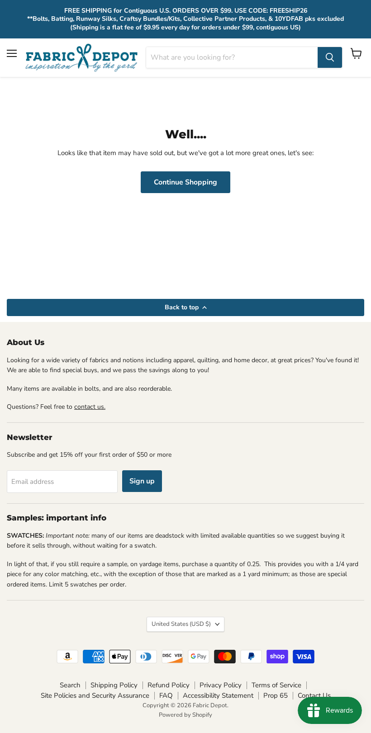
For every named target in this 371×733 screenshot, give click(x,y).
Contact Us (314, 695)
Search (70, 685)
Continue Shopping (185, 182)
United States (181, 624)
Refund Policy (168, 685)
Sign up (142, 481)
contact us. (89, 406)
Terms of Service (276, 685)
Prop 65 (275, 695)
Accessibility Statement (218, 695)
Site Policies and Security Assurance (95, 695)
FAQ (166, 695)
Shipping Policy (114, 685)
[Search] (330, 57)
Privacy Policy (221, 685)
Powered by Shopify (185, 715)
